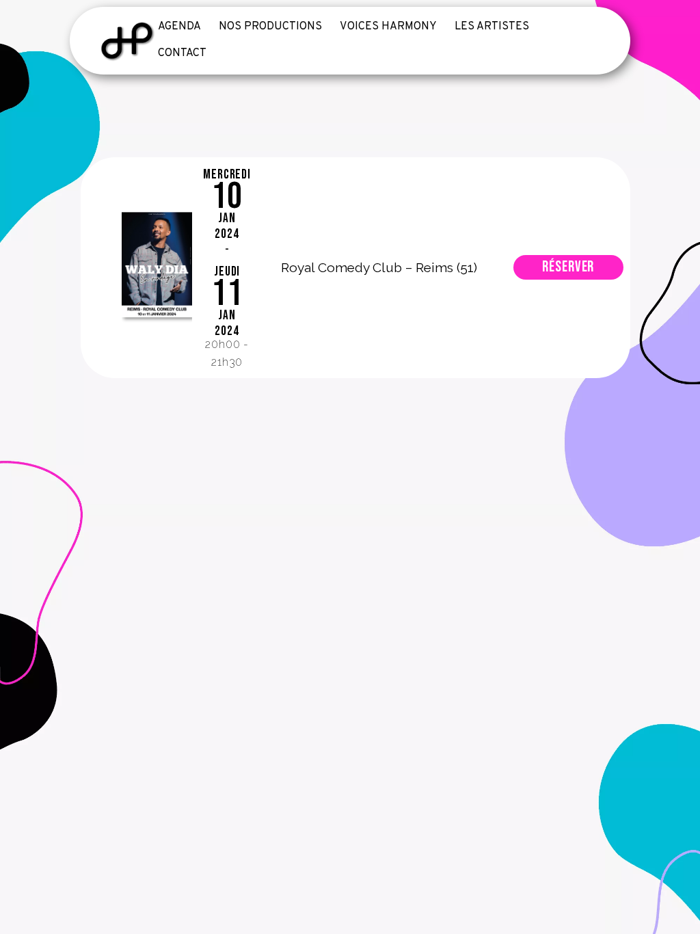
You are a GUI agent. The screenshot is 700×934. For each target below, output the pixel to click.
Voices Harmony (388, 27)
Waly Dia (156, 268)
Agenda (179, 27)
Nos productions (270, 27)
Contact (182, 53)
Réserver (568, 267)
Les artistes (492, 27)
